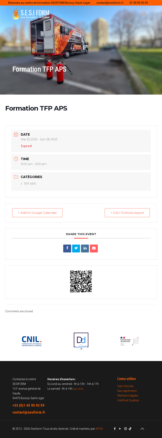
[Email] (94, 248)
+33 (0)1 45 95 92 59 (28, 405)
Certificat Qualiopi (128, 400)
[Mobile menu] (143, 13)
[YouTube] (120, 428)
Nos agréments (127, 390)
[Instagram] (125, 428)
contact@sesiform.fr (110, 2)
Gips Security (125, 386)
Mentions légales (127, 395)
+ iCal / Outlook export (127, 213)
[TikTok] (130, 428)
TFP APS (30, 184)
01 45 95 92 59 (139, 2)
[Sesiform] (31, 13)
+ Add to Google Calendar (37, 213)
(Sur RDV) (78, 388)
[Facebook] (115, 428)
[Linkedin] (85, 248)
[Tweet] (76, 248)
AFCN (99, 428)
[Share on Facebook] (67, 248)
